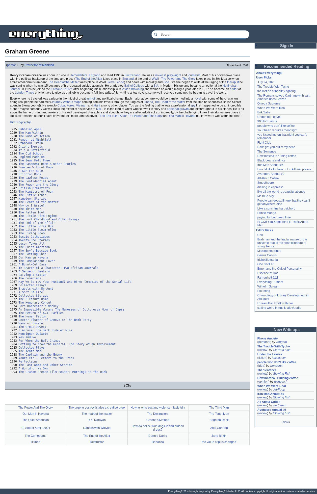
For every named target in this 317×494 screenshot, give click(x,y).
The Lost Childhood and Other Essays (49, 219)
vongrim (281, 342)
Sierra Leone (115, 82)
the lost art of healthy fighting (276, 91)
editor (234, 89)
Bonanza (158, 442)
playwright (174, 75)
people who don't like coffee (276, 126)
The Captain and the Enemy (40, 354)
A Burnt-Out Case (32, 264)
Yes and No (27, 337)
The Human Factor (32, 316)
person (12, 65)
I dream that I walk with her (275, 303)
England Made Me (32, 157)
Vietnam (81, 105)
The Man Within (31, 132)
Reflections (28, 361)
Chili (260, 235)
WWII (155, 78)
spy (193, 105)
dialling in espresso (270, 187)
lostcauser (279, 358)
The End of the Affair (88, 78)
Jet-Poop (279, 389)
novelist (160, 75)
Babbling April (31, 129)
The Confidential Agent (38, 181)
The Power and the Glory (38, 184)
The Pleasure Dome (33, 299)
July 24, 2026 (266, 82)
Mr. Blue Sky (265, 196)
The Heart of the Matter (63, 82)
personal (264, 342)
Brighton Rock (30, 174)
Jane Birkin (219, 436)
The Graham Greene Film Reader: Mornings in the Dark (63, 372)
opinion (263, 381)
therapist (233, 82)
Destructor (97, 442)
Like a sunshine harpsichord (276, 208)
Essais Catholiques (34, 236)
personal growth (178, 109)
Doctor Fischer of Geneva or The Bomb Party (55, 320)
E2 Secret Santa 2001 (35, 428)
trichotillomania (267, 259)
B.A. (156, 85)
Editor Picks (264, 230)
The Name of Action (34, 136)
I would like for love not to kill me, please (284, 169)
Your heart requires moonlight (277, 130)
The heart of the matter (97, 414)
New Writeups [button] (287, 330)
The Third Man (30, 209)
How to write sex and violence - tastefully (158, 407)
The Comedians (30, 278)
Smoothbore (265, 182)
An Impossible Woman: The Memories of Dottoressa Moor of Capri (71, 309)
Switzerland (132, 75)
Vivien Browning (133, 89)
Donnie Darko (157, 436)
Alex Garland (219, 428)
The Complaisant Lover (37, 261)
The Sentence (266, 151)
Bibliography (20, 122)
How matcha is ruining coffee (276, 156)
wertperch (276, 365)
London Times (24, 92)
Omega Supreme (268, 103)
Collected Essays (32, 285)
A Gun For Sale (31, 171)
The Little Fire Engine (38, 216)
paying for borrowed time (274, 217)
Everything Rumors (270, 282)
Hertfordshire (78, 75)
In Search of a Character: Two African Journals (58, 268)
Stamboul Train (31, 143)
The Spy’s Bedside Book (38, 250)
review (262, 350)
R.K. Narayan (97, 420)
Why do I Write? (32, 205)
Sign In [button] (286, 46)
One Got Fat (265, 264)
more (286, 421)
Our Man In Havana (36, 414)
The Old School (31, 153)
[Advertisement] (158, 12)
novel (197, 98)
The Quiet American (34, 247)
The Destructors (157, 414)
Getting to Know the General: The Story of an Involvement (67, 344)
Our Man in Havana (182, 116)
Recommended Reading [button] (286, 66)
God (166, 82)
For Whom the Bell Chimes (39, 340)
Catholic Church (62, 89)
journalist (194, 75)
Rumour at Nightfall (35, 139)
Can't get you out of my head (276, 147)
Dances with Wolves (96, 428)
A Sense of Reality (34, 271)
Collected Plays (32, 347)
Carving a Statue (32, 275)
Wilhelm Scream (268, 286)
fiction (262, 358)
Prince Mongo (266, 213)
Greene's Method (157, 420)
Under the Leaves (269, 117)
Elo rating (263, 291)
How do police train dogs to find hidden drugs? (158, 427)
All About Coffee (268, 178)
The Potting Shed (32, 254)
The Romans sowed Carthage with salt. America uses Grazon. (284, 97)
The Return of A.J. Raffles (41, 313)
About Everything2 (269, 73)
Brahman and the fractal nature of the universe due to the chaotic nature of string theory (282, 243)
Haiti (97, 105)
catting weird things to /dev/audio (279, 308)
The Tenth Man (30, 351)
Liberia (148, 102)
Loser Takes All (32, 243)
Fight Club (264, 142)
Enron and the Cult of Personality (279, 268)
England (94, 75)
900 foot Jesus (267, 121)
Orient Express (31, 146)
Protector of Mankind (39, 65)
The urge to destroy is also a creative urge (97, 407)
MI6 (98, 109)
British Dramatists (34, 188)
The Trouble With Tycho (273, 86)
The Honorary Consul (35, 302)
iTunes (35, 442)
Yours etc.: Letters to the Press (46, 358)
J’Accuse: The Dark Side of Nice (45, 330)
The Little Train (32, 195)
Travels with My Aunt (36, 288)
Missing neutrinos (269, 251)
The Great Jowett (32, 327)
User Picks (264, 77)
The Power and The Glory (178, 78)
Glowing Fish (282, 350)
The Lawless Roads (33, 178)
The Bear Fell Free (34, 160)
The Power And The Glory (35, 407)
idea (261, 365)
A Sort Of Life (31, 292)
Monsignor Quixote (33, 334)
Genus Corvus (267, 255)
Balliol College (134, 85)
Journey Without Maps (66, 102)
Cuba (61, 105)
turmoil (91, 98)
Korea (70, 105)
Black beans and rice (271, 160)
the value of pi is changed (219, 442)
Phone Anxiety (267, 338)
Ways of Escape (31, 323)
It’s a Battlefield (34, 150)
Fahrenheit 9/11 (267, 277)
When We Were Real (271, 108)
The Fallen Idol (32, 212)
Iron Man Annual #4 (270, 165)
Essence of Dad (268, 273)
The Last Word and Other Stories (45, 365)
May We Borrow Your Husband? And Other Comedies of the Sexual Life (75, 282)
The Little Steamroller (38, 230)
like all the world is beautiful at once (281, 191)
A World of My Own (33, 368)
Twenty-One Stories (34, 240)
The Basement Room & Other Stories (47, 164)
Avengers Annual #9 (271, 174)
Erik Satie (263, 112)
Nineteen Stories (32, 198)
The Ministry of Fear (36, 191)
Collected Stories (33, 295)
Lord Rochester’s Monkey (38, 306)
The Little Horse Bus (36, 226)
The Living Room (32, 233)
